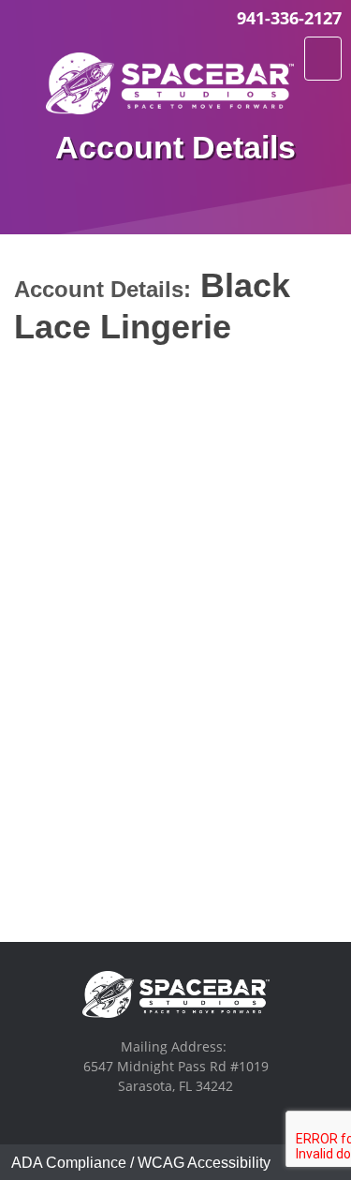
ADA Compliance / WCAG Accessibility (141, 1163)
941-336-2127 (289, 18)
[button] (323, 59)
